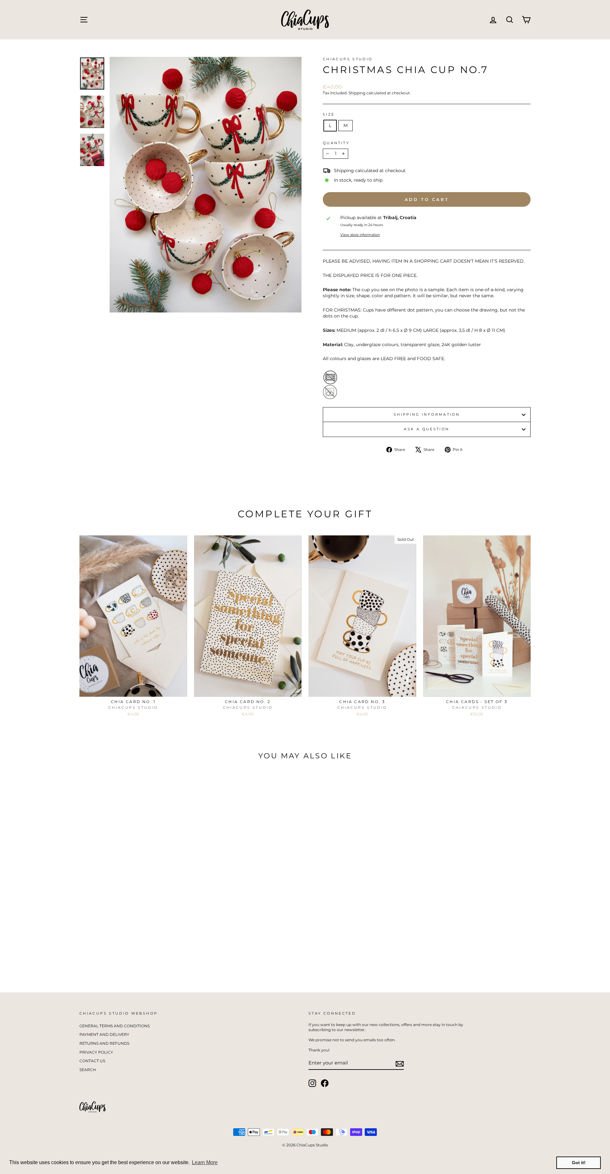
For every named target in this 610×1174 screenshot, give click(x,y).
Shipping (357, 93)
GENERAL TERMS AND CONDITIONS (114, 1025)
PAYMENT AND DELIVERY (104, 1034)
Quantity (336, 143)
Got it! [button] (579, 1162)
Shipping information (427, 414)
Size (329, 114)
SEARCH (87, 1069)
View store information (360, 234)
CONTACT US (92, 1060)
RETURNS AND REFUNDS (104, 1043)
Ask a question (426, 429)
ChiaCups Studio (347, 59)
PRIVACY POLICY (96, 1052)
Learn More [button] (205, 1162)
